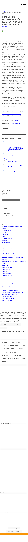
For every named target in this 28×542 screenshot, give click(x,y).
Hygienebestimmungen (7, 248)
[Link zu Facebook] (25, 309)
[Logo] (11, 5)
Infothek (4, 252)
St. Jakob (22, 125)
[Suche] (20, 5)
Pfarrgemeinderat (6, 288)
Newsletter (4, 281)
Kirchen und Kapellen (7, 267)
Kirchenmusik (5, 271)
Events (3, 236)
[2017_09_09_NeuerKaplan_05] (23, 112)
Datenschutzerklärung (7, 230)
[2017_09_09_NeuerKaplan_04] (18, 112)
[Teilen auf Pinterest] (11, 132)
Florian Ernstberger (17, 123)
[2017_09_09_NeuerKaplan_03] (14, 112)
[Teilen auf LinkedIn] (14, 132)
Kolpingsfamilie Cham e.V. (8, 275)
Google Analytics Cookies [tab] (5, 423)
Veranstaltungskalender (7, 296)
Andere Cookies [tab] (3, 493)
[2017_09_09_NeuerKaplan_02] (9, 112)
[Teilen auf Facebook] (3, 132)
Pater (18, 125)
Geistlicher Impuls (6, 242)
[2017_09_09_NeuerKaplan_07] (9, 116)
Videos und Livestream (7, 300)
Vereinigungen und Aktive (8, 298)
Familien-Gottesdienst (7, 238)
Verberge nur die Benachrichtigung (14, 531)
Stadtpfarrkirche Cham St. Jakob (9, 294)
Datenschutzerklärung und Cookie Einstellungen (10, 324)
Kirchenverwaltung (6, 273)
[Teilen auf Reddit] (22, 132)
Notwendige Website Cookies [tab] (6, 365)
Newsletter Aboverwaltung (8, 285)
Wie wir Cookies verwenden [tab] (5, 339)
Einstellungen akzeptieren (14, 528)
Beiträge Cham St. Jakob (7, 26)
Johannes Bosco (6, 125)
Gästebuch (4, 240)
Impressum (4, 250)
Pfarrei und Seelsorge (7, 286)
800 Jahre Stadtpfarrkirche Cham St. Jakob (12, 226)
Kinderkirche (5, 265)
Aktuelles (4, 228)
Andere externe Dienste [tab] (5, 449)
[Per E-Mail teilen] (24, 132)
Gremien (4, 244)
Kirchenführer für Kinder (7, 269)
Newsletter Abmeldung (7, 283)
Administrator (16, 120)
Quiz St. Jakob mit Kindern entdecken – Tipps (13, 292)
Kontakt (4, 277)
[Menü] (24, 5)
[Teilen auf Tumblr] (16, 132)
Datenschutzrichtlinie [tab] (4, 512)
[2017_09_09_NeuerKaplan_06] (4, 116)
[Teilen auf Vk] (19, 132)
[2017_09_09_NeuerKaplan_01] (14, 34)
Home (3, 246)
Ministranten (5, 279)
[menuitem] (20, 5)
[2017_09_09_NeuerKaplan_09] (18, 116)
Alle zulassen (3, 328)
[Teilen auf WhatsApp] (8, 132)
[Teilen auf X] (6, 132)
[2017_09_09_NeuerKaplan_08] (14, 116)
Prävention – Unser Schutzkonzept (10, 290)
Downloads (4, 232)
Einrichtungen (5, 234)
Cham (10, 123)
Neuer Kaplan (13, 125)
